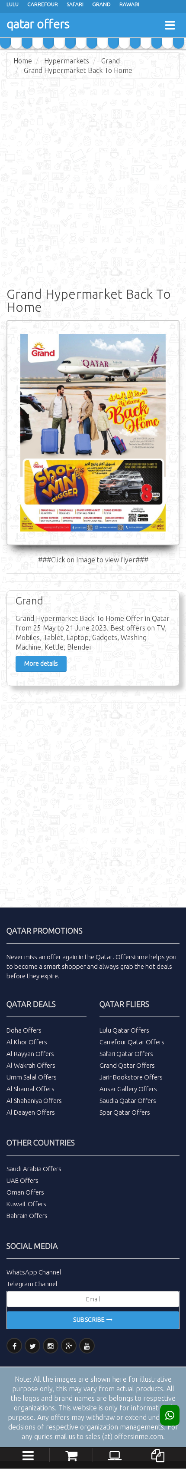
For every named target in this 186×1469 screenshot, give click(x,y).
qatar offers (38, 23)
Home (22, 61)
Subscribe (89, 1319)
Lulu (12, 4)
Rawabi (129, 4)
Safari (75, 4)
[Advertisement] (93, 181)
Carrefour (42, 4)
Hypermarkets (66, 61)
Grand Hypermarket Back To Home (78, 70)
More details (41, 663)
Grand (101, 4)
